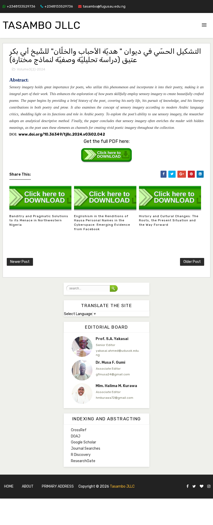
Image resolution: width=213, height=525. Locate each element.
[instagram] (209, 486)
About (28, 486)
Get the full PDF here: (107, 141)
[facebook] (187, 486)
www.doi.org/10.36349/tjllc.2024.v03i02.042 (61, 134)
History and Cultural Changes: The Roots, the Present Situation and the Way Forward (168, 220)
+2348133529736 (21, 6)
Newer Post (20, 262)
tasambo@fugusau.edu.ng (104, 6)
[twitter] (194, 486)
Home (9, 486)
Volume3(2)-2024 (31, 69)
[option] (106, 346)
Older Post (192, 262)
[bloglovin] (201, 486)
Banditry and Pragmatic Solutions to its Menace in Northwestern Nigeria (38, 220)
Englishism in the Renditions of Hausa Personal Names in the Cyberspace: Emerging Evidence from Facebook (102, 222)
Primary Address (58, 486)
